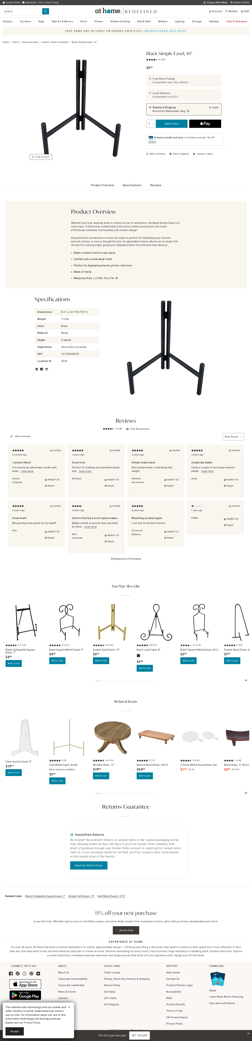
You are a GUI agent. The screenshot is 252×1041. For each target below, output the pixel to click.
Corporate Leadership (71, 985)
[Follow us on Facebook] (10, 973)
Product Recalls (175, 1004)
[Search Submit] (45, 11)
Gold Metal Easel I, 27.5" (111, 896)
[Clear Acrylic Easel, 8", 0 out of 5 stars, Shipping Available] (25, 737)
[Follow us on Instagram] (24, 973)
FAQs (169, 998)
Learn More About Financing (226, 996)
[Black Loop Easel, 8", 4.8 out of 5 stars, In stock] (156, 622)
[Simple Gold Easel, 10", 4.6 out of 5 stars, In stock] (113, 622)
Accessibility (173, 991)
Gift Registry (111, 1004)
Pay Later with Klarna (222, 1003)
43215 (174, 96)
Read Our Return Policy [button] (89, 865)
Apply (212, 990)
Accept (14, 1031)
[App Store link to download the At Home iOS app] (25, 983)
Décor (16, 42)
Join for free (126, 930)
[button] (126, 10)
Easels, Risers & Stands (55, 42)
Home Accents (31, 42)
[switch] (156, 154)
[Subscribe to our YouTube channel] (38, 973)
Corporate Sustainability (73, 979)
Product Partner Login (179, 985)
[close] (69, 1007)
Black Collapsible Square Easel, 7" (45, 896)
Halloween (30, 2)
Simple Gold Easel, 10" (81, 896)
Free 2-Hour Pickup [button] (49, 2)
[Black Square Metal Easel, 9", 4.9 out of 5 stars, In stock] (69, 622)
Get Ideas (110, 991)
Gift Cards (110, 998)
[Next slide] (246, 680)
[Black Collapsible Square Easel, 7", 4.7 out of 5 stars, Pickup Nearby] (25, 622)
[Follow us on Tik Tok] (17, 973)
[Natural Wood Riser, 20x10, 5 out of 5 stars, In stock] (156, 737)
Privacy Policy (174, 1023)
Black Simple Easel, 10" (169, 54)
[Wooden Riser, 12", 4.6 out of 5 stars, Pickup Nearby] (113, 737)
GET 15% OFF (139, 1035)
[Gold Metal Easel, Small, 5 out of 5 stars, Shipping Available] (69, 737)
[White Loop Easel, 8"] (142, 655)
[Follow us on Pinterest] (31, 973)
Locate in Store (205, 154)
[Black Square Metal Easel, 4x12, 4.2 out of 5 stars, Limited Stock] (200, 622)
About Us (63, 972)
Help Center (173, 972)
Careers (63, 998)
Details (152, 142)
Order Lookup (112, 972)
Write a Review (23, 436)
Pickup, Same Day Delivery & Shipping (127, 979)
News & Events (67, 991)
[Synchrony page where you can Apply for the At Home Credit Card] (217, 978)
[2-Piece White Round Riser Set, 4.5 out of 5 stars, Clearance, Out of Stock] (200, 737)
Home (6, 42)
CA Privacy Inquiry (177, 1017)
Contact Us (172, 979)
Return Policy (112, 985)
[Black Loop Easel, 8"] (138, 655)
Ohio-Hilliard (180, 82)
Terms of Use (174, 1010)
